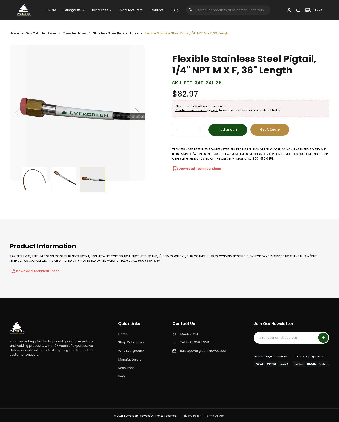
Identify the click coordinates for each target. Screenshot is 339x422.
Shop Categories (131, 342)
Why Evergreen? (131, 351)
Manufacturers (129, 359)
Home (14, 33)
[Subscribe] (323, 338)
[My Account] (289, 10)
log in (214, 110)
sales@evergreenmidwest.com (204, 351)
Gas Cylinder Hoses (41, 33)
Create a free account (191, 110)
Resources (126, 368)
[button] (18, 113)
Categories (72, 10)
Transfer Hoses (75, 33)
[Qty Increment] (199, 130)
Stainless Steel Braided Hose (116, 33)
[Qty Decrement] (177, 130)
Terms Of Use (214, 416)
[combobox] (228, 10)
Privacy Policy (192, 416)
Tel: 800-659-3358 (194, 342)
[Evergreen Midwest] (24, 10)
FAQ (121, 376)
